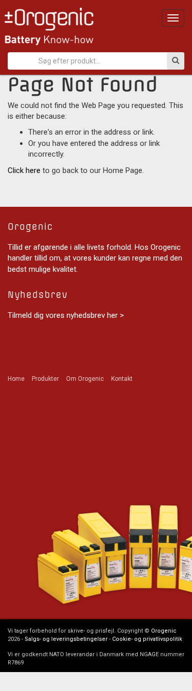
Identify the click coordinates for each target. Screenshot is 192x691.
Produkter (45, 378)
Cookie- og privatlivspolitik (147, 639)
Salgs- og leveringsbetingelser (66, 639)
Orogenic (164, 631)
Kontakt (122, 378)
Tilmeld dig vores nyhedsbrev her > (66, 315)
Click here (24, 170)
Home (16, 378)
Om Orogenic (85, 378)
